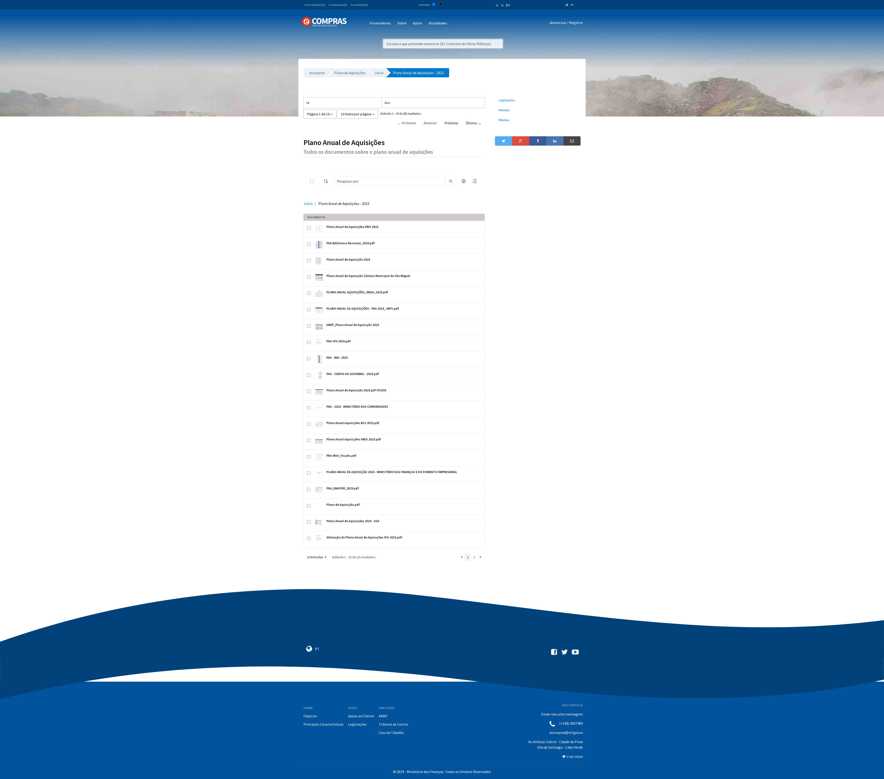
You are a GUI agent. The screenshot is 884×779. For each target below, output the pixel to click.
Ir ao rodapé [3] (359, 4)
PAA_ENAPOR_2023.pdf (342, 488)
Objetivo (310, 716)
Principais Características (323, 724)
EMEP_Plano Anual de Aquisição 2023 (352, 325)
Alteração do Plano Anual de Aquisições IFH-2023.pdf (364, 537)
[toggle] (319, 181)
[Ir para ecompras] (324, 22)
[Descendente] (327, 181)
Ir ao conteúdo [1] (315, 4)
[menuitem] (538, 100)
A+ (508, 5)
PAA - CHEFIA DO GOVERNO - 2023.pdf (352, 374)
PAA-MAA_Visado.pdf (341, 455)
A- (497, 5)
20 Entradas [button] (315, 557)
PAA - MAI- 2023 (337, 357)
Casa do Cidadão (391, 732)
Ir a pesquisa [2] (338, 4)
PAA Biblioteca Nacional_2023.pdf (350, 243)
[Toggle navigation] (353, 23)
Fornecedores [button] (380, 23)
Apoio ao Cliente (361, 716)
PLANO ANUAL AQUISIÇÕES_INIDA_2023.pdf (357, 292)
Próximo (451, 123)
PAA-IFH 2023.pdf (338, 341)
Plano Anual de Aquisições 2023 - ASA (352, 521)
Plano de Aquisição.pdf (343, 505)
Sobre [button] (402, 23)
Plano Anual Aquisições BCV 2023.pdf (352, 423)
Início (308, 203)
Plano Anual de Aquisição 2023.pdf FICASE (356, 390)
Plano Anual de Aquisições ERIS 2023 (352, 227)
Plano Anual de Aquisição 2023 (348, 259)
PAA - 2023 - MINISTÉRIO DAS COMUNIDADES (357, 406)
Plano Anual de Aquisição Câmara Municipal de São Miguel (368, 276)
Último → (473, 123)
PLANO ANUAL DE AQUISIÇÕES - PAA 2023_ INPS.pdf (362, 308)
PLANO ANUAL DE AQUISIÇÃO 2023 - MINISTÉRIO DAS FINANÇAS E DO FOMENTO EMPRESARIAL (391, 472)
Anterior (430, 123)
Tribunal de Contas (393, 724)
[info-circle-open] (463, 181)
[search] (450, 181)
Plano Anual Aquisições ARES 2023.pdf (353, 439)
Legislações (357, 724)
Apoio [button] (417, 23)
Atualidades (438, 23)
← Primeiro (407, 123)
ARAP (383, 716)
